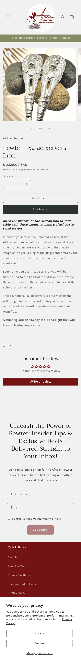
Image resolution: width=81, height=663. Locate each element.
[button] (8, 17)
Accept (39, 633)
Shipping (22, 170)
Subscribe (40, 529)
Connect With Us (19, 575)
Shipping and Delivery (22, 584)
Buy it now (40, 209)
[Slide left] (32, 128)
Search (12, 557)
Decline (39, 643)
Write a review (40, 381)
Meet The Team (17, 566)
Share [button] (10, 345)
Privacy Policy (16, 593)
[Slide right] (49, 128)
